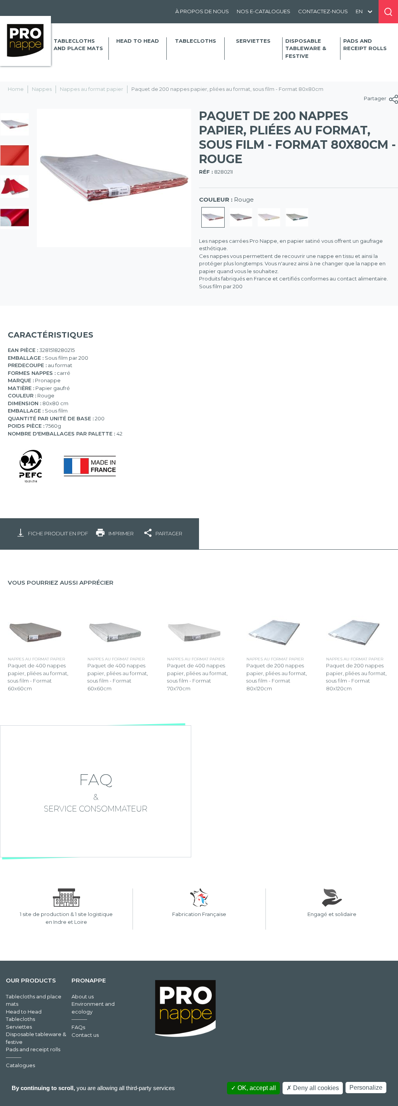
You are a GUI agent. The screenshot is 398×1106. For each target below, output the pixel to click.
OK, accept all (256, 1088)
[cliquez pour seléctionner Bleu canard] (297, 217)
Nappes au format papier (91, 89)
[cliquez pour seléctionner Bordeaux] (241, 217)
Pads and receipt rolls (365, 45)
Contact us (85, 1035)
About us (83, 996)
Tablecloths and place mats (78, 45)
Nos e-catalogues (263, 11)
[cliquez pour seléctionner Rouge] (213, 217)
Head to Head (137, 41)
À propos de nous (202, 11)
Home (16, 89)
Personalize (365, 1087)
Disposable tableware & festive (305, 48)
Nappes (42, 89)
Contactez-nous (323, 11)
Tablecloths (195, 41)
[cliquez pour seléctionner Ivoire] (269, 217)
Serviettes (253, 41)
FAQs (78, 1027)
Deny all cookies (315, 1088)
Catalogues (20, 1065)
